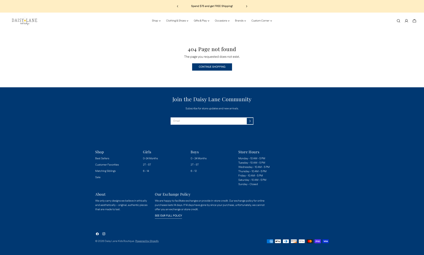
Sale (98, 177)
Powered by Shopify (147, 241)
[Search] (398, 21)
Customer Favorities (107, 165)
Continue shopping (212, 67)
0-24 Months (150, 158)
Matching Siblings (105, 171)
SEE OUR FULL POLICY (168, 216)
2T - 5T (147, 165)
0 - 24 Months (199, 158)
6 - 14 (146, 171)
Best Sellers (102, 158)
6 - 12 (194, 171)
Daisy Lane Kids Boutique (119, 241)
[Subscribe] (250, 121)
